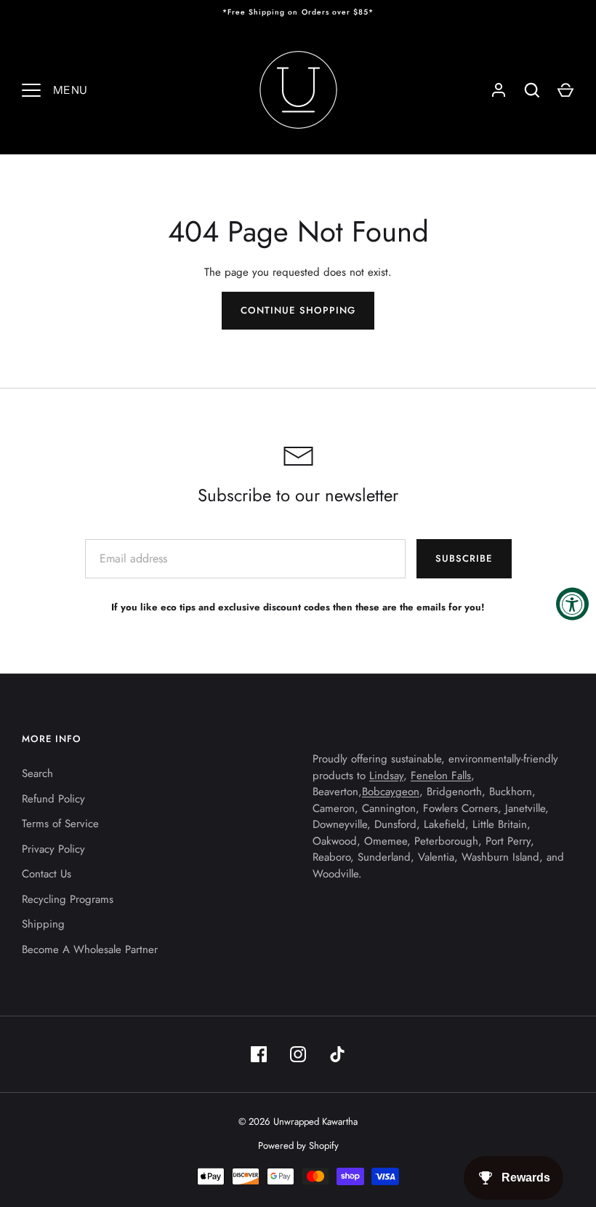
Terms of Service (60, 824)
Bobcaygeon (390, 792)
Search (37, 773)
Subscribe (463, 558)
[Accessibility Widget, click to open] (572, 603)
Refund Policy (53, 799)
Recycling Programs (67, 899)
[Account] (499, 90)
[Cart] (565, 90)
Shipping (43, 924)
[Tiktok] (337, 1054)
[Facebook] (259, 1054)
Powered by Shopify (298, 1145)
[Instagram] (298, 1054)
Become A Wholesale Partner (90, 949)
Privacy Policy (53, 849)
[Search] (532, 90)
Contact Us (46, 874)
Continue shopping (298, 310)
